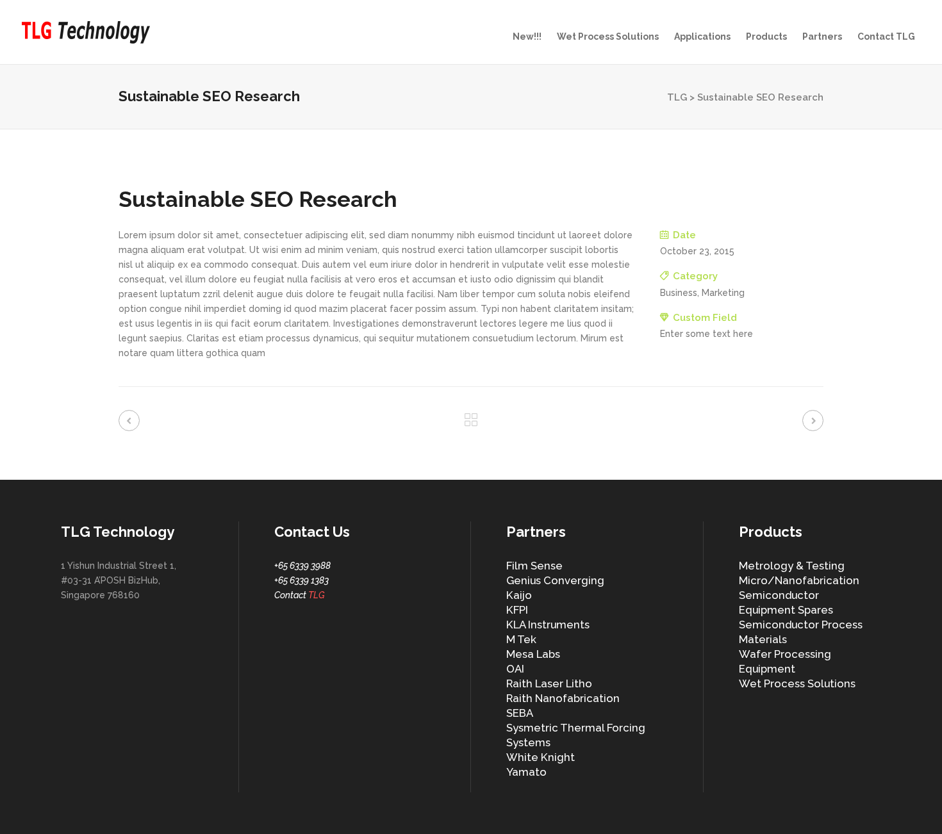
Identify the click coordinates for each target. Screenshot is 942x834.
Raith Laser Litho (549, 683)
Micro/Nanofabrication (799, 580)
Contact (299, 595)
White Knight (540, 757)
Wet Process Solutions (797, 683)
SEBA (519, 713)
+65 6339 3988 (302, 565)
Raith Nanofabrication (563, 698)
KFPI (517, 609)
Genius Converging (555, 580)
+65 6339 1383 (301, 580)
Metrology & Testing (792, 565)
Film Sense (534, 565)
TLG (677, 97)
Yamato (526, 771)
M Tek (521, 639)
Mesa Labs (533, 654)
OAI (515, 668)
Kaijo (519, 595)
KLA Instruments (548, 624)
